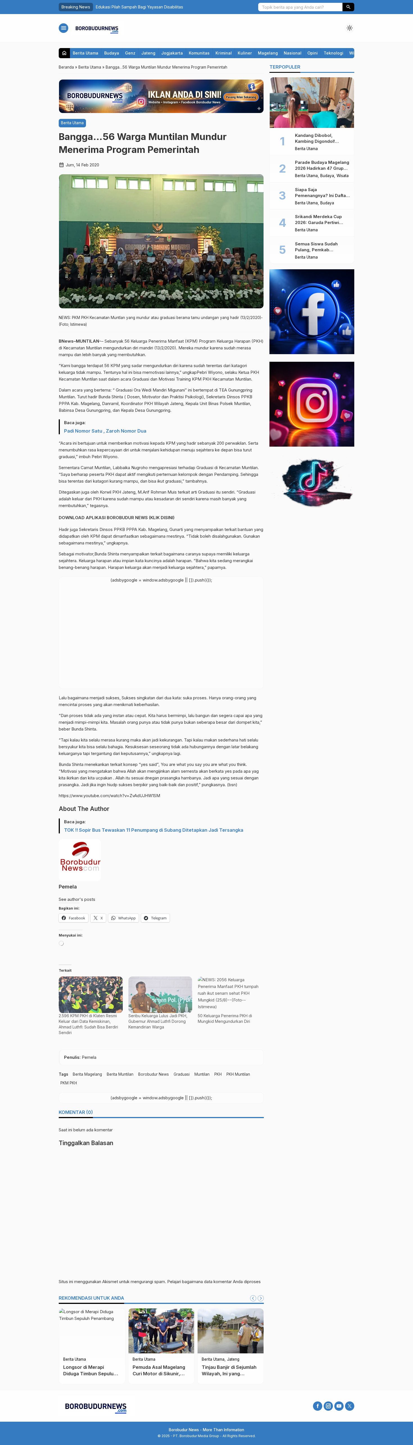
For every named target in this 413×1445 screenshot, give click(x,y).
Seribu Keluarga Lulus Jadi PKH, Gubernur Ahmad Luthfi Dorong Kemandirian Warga (157, 1021)
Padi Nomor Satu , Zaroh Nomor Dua (105, 431)
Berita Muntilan (120, 1074)
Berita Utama (85, 53)
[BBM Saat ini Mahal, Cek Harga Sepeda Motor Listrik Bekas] (92, 1330)
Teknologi (333, 53)
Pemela (68, 887)
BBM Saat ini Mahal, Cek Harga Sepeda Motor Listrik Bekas (90, 1373)
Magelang (268, 53)
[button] (348, 7)
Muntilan (202, 1074)
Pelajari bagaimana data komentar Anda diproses (214, 1281)
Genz (130, 53)
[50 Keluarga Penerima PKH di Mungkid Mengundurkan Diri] (230, 994)
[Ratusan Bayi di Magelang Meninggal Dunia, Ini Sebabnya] (231, 1330)
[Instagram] (328, 1406)
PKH (218, 1074)
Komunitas (199, 53)
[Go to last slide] (253, 1298)
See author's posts (77, 899)
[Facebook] (317, 1406)
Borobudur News (153, 1074)
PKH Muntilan (238, 1074)
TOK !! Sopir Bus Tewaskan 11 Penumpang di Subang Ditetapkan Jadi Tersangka (153, 830)
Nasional (292, 53)
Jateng (148, 53)
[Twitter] (349, 1406)
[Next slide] (261, 1298)
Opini (312, 53)
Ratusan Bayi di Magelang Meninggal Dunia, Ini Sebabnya (225, 1373)
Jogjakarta (172, 53)
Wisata (343, 176)
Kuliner (245, 53)
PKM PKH (68, 1083)
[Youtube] (339, 1406)
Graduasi (182, 1074)
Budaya (111, 53)
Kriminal (223, 53)
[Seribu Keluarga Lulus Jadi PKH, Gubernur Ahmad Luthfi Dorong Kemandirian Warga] (160, 994)
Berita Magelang (87, 1074)
